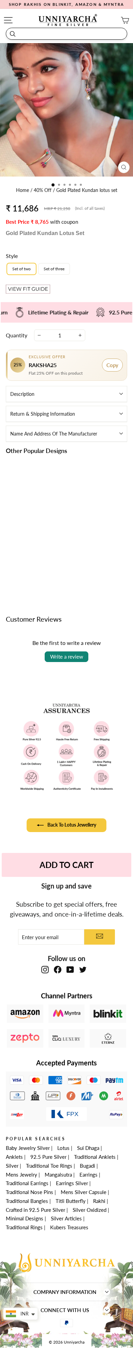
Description (22, 394)
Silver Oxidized (89, 1210)
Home (23, 190)
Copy (112, 365)
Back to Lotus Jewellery (71, 824)
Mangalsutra (58, 1174)
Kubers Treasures (69, 1227)
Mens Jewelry (21, 1174)
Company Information (65, 1292)
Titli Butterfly (71, 1201)
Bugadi (87, 1166)
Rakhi (99, 1201)
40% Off (43, 190)
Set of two (21, 268)
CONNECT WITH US (65, 1310)
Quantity (16, 335)
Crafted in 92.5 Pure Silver (35, 1210)
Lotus (63, 1148)
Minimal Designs (24, 1218)
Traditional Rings (24, 1227)
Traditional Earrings (27, 1183)
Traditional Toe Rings (49, 1166)
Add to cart (34, 573)
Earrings (88, 1174)
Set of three (54, 268)
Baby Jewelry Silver (28, 1148)
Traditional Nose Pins (29, 1192)
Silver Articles (66, 1218)
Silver (12, 1166)
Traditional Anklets (95, 1157)
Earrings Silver (72, 1183)
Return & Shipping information (42, 414)
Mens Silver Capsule (83, 1192)
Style (12, 255)
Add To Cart (66, 865)
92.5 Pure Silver (48, 1157)
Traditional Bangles (27, 1201)
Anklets (14, 1157)
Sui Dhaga (88, 1148)
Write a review (66, 656)
